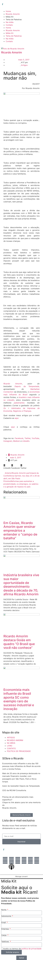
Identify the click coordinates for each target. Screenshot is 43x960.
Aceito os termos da (22, 948)
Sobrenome (6, 916)
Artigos (24, 65)
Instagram (7, 441)
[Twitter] (24, 860)
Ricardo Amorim (13, 14)
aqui (16, 418)
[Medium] (37, 860)
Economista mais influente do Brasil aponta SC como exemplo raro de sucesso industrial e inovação (18, 699)
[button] (7, 466)
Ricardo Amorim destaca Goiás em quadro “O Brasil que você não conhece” (19, 642)
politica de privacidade (31, 948)
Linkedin (25, 441)
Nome (4, 910)
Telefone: (5, 941)
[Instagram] (11, 860)
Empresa (5, 929)
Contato (9, 25)
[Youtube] (30, 860)
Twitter (28, 438)
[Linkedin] (5, 860)
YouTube (35, 438)
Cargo (4, 935)
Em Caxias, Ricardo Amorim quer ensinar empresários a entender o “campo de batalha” (20, 530)
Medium (16, 441)
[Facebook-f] (18, 860)
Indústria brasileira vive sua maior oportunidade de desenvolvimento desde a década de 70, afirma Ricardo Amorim (21, 584)
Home (8, 11)
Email (3, 922)
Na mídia (9, 22)
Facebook (19, 438)
